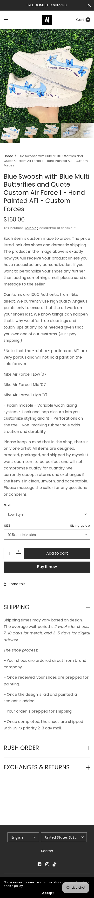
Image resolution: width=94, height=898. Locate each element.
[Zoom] (47, 76)
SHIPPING (16, 607)
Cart (80, 19)
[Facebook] (39, 864)
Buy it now (47, 566)
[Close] (89, 5)
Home (8, 156)
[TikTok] (55, 864)
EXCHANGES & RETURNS (37, 767)
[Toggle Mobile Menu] (9, 19)
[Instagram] (47, 864)
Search (47, 850)
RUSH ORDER (21, 748)
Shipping (32, 228)
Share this (17, 584)
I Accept (47, 893)
